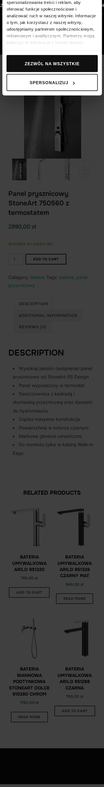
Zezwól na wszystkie (52, 63)
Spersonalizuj (49, 82)
